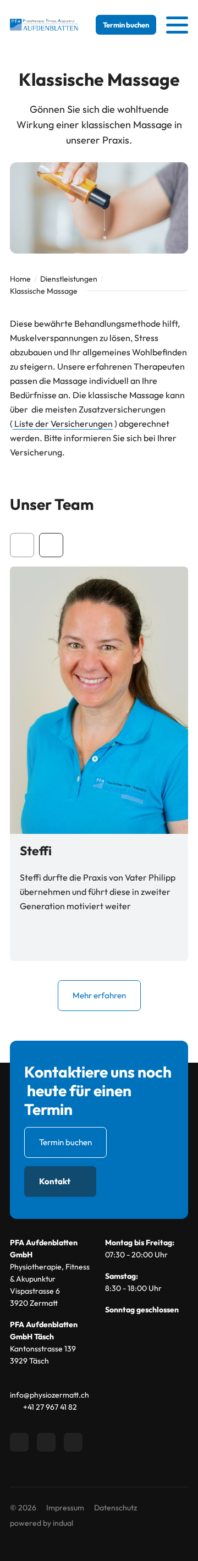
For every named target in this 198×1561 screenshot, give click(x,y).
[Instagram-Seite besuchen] (73, 1442)
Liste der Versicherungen (63, 423)
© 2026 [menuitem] (23, 1508)
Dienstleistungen (68, 279)
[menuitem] (65, 1508)
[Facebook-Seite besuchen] (19, 1442)
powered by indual (41, 1523)
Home (20, 279)
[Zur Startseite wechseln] (44, 25)
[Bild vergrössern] (99, 700)
